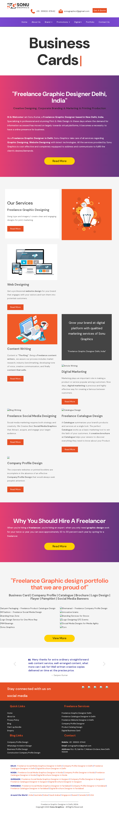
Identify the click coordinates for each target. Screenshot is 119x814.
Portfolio (90, 22)
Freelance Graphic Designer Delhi (76, 713)
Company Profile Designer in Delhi (78, 766)
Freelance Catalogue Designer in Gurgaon (29, 782)
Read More (60, 161)
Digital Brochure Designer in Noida (52, 775)
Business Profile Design (17, 749)
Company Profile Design (17, 742)
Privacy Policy (13, 720)
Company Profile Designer (73, 724)
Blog (9, 724)
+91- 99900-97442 (45, 11)
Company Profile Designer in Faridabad (89, 786)
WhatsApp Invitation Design (19, 746)
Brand (48, 22)
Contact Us (104, 22)
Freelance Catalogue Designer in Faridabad (30, 788)
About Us (36, 22)
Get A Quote (100, 10)
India (31, 795)
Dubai (45, 795)
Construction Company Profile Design (23, 753)
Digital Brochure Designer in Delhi (51, 768)
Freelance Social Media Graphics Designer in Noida (40, 772)
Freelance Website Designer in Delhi (78, 720)
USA (92, 795)
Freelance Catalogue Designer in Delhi (78, 716)
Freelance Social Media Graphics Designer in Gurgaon (45, 779)
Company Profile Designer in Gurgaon (86, 779)
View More (23, 630)
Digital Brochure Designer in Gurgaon (65, 782)
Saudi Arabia (54, 795)
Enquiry (10, 730)
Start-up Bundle (14, 727)
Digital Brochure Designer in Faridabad (67, 788)
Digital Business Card (71, 730)
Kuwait (74, 795)
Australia (38, 795)
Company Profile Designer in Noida (79, 772)
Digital (77, 22)
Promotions (62, 22)
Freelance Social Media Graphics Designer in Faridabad (46, 786)
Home (24, 22)
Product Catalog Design (72, 727)
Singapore (66, 795)
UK (88, 795)
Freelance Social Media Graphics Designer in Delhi (39, 766)
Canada (82, 795)
